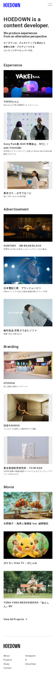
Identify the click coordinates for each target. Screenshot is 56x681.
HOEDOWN (12, 5)
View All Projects (14, 619)
